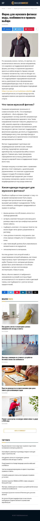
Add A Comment (20, 430)
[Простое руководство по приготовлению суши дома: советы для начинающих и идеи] (20, 375)
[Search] (37, 3)
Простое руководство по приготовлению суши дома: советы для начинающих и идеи (19, 389)
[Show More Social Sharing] (36, 29)
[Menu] (3, 3)
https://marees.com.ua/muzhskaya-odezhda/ (17, 91)
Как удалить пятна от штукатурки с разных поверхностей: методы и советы (16, 328)
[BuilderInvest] (20, 3)
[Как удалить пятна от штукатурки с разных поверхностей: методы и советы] (20, 314)
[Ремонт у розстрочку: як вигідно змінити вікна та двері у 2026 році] (20, 406)
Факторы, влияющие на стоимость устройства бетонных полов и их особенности (17, 358)
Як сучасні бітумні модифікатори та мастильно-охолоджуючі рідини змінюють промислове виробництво (17, 500)
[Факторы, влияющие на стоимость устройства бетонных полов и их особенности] (20, 345)
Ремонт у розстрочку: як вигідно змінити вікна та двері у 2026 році (20, 420)
